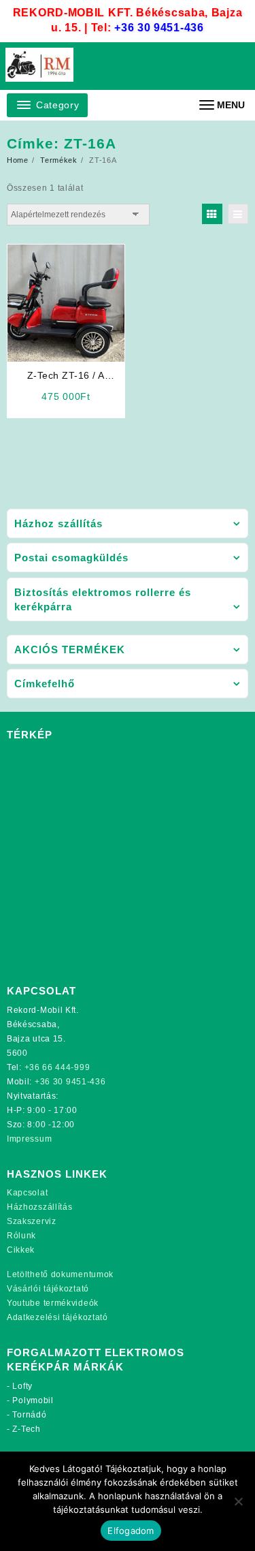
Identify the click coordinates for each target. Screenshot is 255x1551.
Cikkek (21, 1250)
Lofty (22, 1386)
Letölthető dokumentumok (60, 1274)
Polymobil (32, 1400)
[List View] (238, 214)
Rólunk (21, 1235)
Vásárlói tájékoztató (48, 1289)
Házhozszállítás (40, 1207)
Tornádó (29, 1415)
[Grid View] (212, 214)
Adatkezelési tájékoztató (57, 1317)
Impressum (29, 1139)
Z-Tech (26, 1429)
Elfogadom (130, 1530)
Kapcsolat (27, 1192)
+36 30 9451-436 (159, 27)
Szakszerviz (31, 1221)
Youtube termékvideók (53, 1303)
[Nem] (238, 1501)
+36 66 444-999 (57, 1067)
